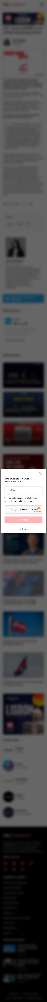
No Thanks (23, 529)
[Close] (40, 473)
